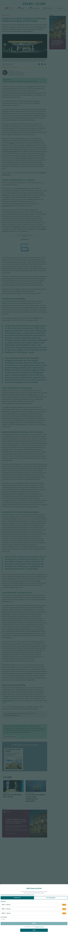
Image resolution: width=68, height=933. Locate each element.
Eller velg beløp (4, 917)
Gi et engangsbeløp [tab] (50, 897)
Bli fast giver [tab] (17, 897)
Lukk (34, 930)
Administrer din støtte (39, 926)
